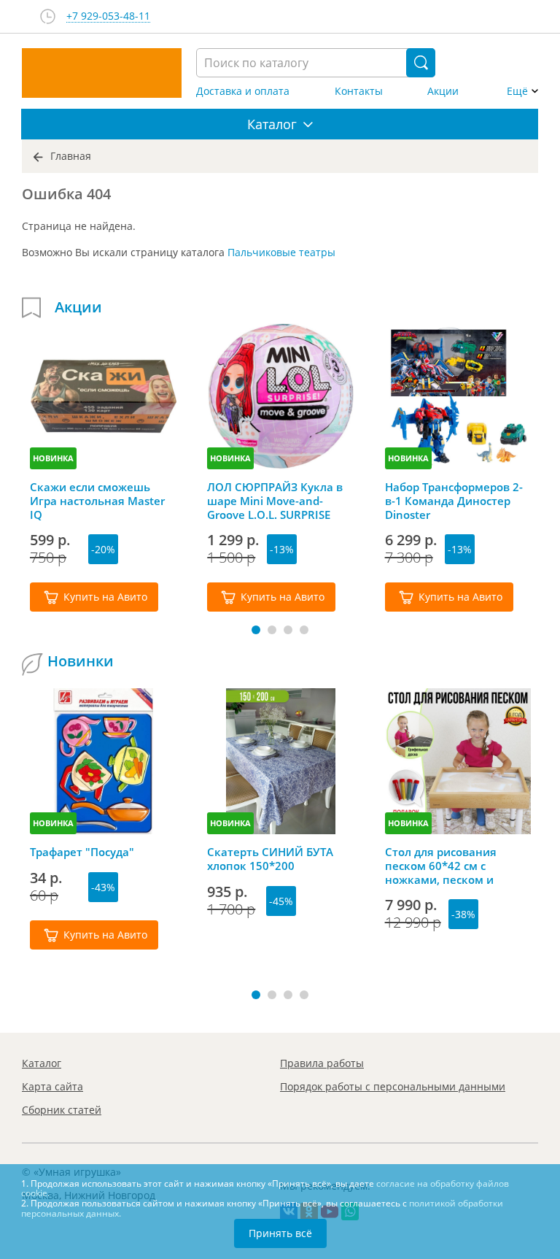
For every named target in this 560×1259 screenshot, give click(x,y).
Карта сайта (52, 1086)
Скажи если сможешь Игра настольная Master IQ (97, 500)
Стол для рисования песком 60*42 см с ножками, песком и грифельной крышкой (446, 865)
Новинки (80, 661)
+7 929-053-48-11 (108, 16)
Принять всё (280, 1233)
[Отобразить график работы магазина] (47, 16)
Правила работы (322, 1063)
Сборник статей (61, 1110)
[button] (256, 629)
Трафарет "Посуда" (82, 852)
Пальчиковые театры (281, 252)
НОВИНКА (53, 458)
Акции (443, 91)
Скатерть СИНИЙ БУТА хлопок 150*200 (270, 859)
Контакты (359, 91)
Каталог (41, 1063)
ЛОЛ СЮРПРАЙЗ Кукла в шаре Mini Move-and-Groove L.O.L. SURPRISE (275, 500)
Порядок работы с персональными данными (392, 1086)
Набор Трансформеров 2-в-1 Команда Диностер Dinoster (454, 500)
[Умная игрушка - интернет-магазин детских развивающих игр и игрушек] (102, 73)
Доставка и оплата (242, 91)
